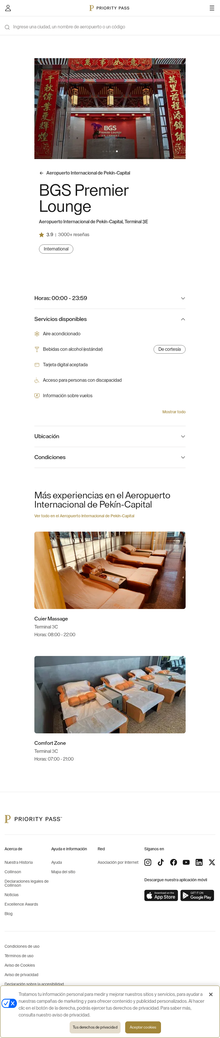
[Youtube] (186, 862)
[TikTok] (160, 862)
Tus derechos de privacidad (95, 1027)
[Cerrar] (211, 994)
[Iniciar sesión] (8, 8)
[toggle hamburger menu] (212, 8)
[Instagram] (147, 862)
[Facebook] (173, 862)
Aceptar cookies (143, 1027)
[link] (161, 895)
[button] (103, 151)
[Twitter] (212, 862)
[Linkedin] (199, 862)
